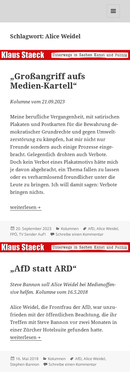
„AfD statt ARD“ (43, 268)
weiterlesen (26, 207)
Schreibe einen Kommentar (79, 234)
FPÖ (13, 234)
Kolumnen (70, 228)
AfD (91, 228)
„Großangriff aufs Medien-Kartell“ (47, 80)
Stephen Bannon (24, 364)
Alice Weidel (107, 228)
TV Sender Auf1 (32, 234)
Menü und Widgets (113, 17)
